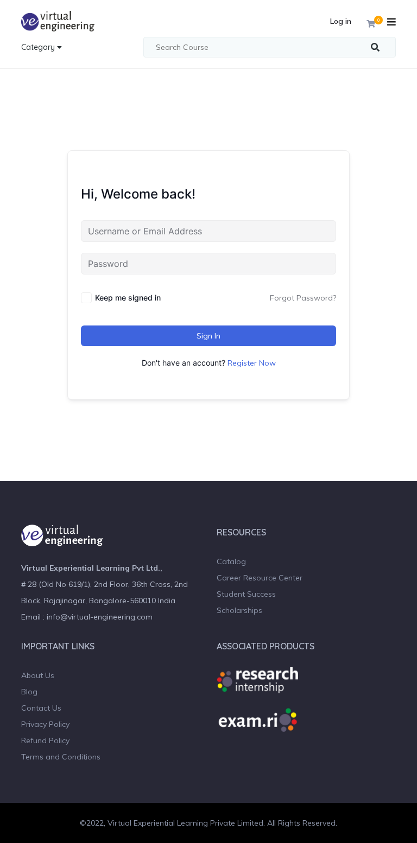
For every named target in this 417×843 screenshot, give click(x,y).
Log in (340, 21)
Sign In (208, 336)
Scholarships (239, 610)
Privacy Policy (45, 724)
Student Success (246, 594)
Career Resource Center (259, 578)
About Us (37, 675)
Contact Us (41, 708)
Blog (29, 692)
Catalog (231, 561)
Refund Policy (45, 740)
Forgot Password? (303, 298)
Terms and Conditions (60, 757)
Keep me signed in (128, 297)
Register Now (252, 363)
